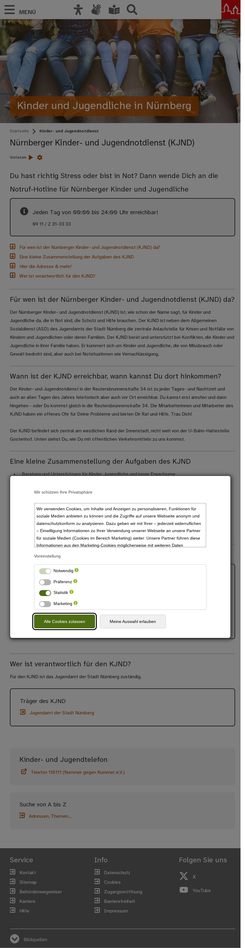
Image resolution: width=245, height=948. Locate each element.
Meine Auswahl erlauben (133, 621)
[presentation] (76, 571)
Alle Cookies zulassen (64, 621)
